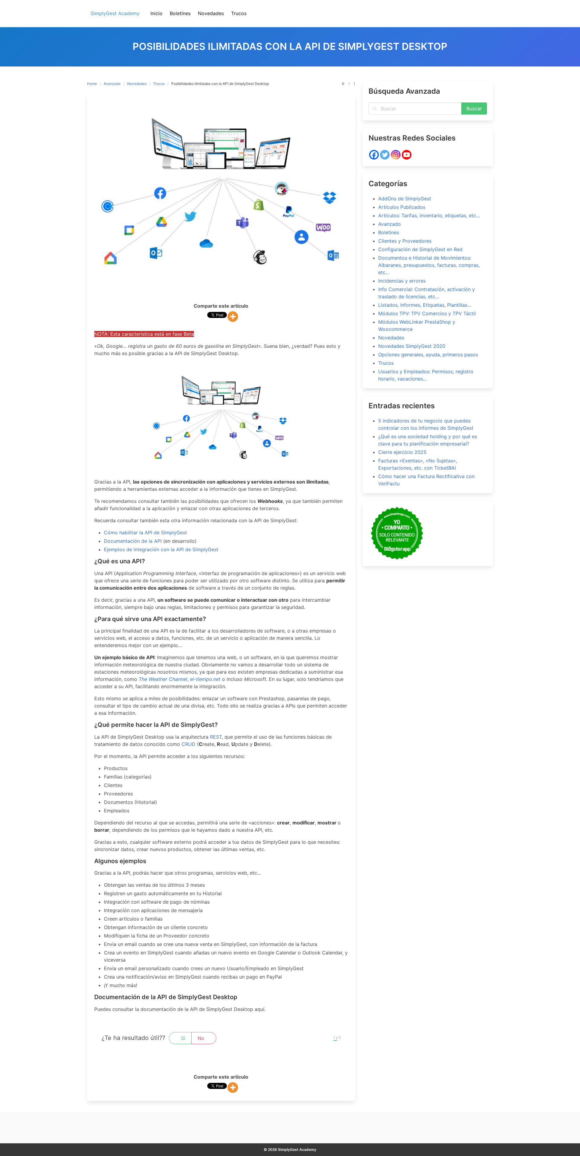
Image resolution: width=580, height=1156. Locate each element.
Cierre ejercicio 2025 (402, 452)
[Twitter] (385, 155)
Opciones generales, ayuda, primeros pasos (428, 354)
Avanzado (112, 83)
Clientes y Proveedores (404, 241)
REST (216, 737)
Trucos (159, 83)
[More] (232, 316)
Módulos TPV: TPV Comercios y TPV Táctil (427, 313)
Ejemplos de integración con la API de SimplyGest (161, 549)
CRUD (188, 744)
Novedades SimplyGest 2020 (411, 346)
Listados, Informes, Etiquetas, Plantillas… (424, 305)
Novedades (137, 83)
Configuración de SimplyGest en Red (420, 249)
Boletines (388, 232)
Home (92, 83)
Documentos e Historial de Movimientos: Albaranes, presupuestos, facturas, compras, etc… (429, 265)
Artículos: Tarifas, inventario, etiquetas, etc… (429, 215)
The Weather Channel (163, 679)
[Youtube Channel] (406, 155)
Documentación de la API (133, 541)
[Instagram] (396, 155)
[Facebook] (374, 155)
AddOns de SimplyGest (404, 199)
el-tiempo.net (205, 679)
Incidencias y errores (402, 281)
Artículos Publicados (401, 207)
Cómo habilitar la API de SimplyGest (145, 532)
